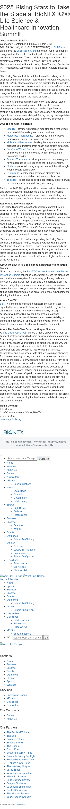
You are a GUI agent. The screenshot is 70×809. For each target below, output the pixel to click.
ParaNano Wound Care (19, 149)
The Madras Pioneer (18, 793)
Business (11, 518)
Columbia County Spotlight (21, 756)
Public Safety (21, 501)
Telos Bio (12, 179)
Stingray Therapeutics (18, 159)
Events (10, 532)
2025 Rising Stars (26, 50)
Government (20, 497)
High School (20, 508)
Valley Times (13, 769)
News (10, 487)
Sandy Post (13, 749)
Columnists (19, 553)
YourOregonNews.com (19, 796)
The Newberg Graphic (19, 766)
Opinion (11, 542)
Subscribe (12, 579)
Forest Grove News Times (21, 759)
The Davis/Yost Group (15, 332)
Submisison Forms (17, 695)
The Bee (11, 735)
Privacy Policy (21, 804)
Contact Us (13, 473)
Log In (3, 579)
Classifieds (12, 560)
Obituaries (12, 535)
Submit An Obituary (24, 539)
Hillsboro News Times (18, 763)
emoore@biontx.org (10, 419)
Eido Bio (11, 128)
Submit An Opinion (24, 556)
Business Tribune (16, 739)
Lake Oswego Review (18, 779)
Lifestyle (11, 522)
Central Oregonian (17, 790)
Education (19, 494)
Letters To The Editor (25, 549)
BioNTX (58, 47)
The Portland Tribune (18, 732)
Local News (20, 490)
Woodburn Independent (19, 773)
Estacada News (15, 742)
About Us (12, 469)
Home (10, 462)
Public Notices (21, 563)
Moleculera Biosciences (19, 142)
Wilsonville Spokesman (19, 786)
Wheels (18, 528)
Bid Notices (20, 566)
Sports (10, 504)
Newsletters (13, 477)
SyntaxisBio (13, 173)
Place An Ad (20, 570)
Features (18, 525)
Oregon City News (16, 783)
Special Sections (22, 484)
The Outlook (13, 746)
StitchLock (12, 166)
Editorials (18, 546)
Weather (11, 466)
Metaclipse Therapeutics (20, 135)
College (18, 511)
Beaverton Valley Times (19, 752)
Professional (20, 514)
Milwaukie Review (16, 776)
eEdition (11, 480)
